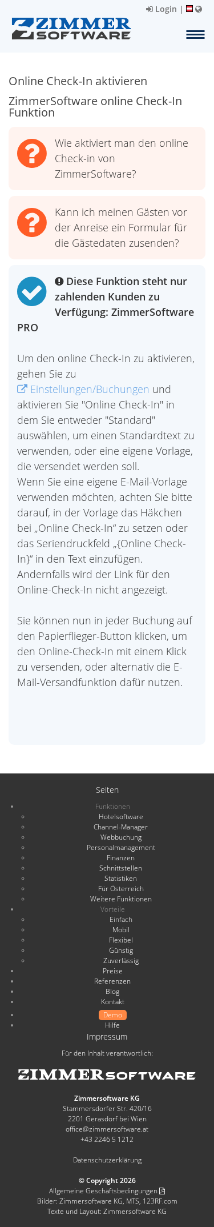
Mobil (121, 930)
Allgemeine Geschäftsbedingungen (104, 1191)
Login (165, 8)
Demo (112, 1015)
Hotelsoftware (121, 816)
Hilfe (112, 1025)
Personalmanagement (121, 847)
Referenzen (112, 981)
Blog (112, 991)
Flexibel (121, 940)
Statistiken (120, 878)
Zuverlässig (121, 960)
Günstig (121, 950)
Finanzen (121, 858)
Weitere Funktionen (121, 899)
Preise (113, 971)
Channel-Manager (121, 827)
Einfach (121, 919)
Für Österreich (121, 888)
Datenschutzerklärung (107, 1160)
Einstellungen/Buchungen (88, 389)
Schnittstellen (120, 868)
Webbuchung (121, 837)
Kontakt (112, 1002)
